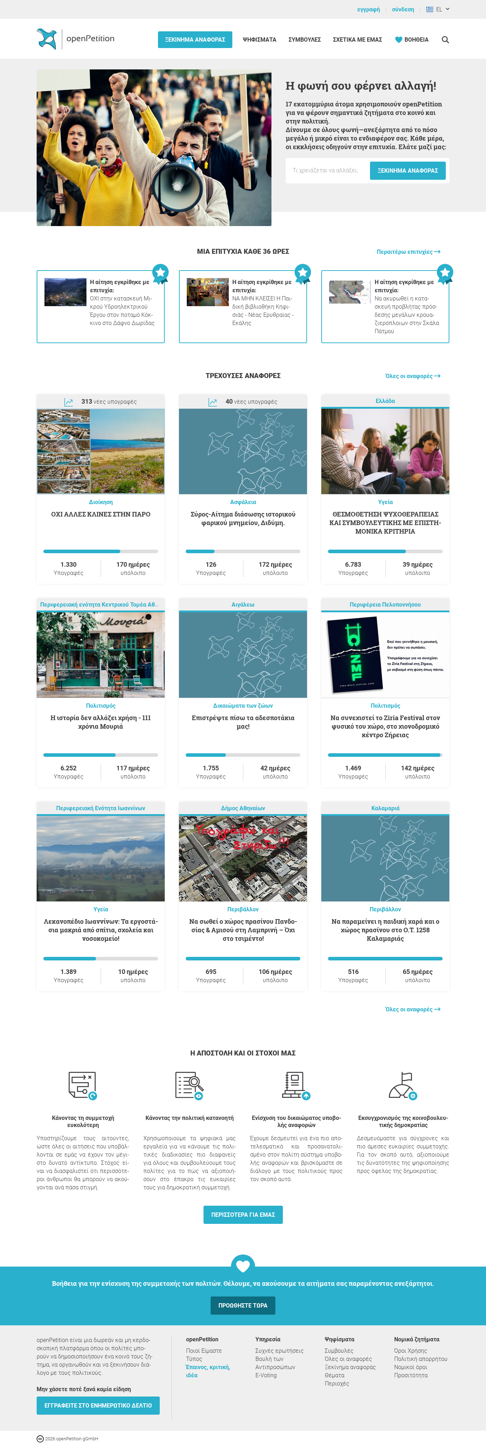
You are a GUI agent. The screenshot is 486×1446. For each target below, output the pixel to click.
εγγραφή (368, 9)
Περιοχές (337, 1383)
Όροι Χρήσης (410, 1350)
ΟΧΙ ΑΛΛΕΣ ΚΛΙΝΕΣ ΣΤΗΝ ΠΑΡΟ (100, 514)
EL (437, 9)
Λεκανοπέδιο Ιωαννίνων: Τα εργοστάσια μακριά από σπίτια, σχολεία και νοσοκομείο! (101, 930)
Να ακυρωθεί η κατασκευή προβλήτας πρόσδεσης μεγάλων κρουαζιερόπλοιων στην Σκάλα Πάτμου (407, 307)
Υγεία (385, 502)
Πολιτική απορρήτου (421, 1359)
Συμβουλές (305, 39)
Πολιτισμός (101, 705)
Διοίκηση (101, 502)
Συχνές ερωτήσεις (279, 1350)
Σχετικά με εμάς (357, 39)
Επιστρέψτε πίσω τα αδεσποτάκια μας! (243, 721)
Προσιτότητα (411, 1375)
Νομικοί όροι (410, 1367)
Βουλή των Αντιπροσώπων (275, 1363)
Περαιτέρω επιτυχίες (405, 251)
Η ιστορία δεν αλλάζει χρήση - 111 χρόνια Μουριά (101, 721)
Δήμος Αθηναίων (243, 808)
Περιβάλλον (243, 909)
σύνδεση (403, 9)
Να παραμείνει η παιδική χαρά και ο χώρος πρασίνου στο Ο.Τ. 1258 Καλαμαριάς (385, 930)
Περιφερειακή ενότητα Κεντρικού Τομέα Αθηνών (104, 604)
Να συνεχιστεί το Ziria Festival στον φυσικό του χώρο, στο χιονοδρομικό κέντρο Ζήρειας (385, 726)
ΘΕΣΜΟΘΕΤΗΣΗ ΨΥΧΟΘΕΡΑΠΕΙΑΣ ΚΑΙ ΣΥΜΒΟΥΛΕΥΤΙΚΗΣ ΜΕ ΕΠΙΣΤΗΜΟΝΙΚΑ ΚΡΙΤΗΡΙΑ (385, 522)
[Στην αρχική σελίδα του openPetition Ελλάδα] (76, 39)
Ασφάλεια (243, 502)
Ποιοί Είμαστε (204, 1350)
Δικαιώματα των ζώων (243, 705)
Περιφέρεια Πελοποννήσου (385, 604)
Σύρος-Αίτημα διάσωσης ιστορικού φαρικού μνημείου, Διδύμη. (243, 518)
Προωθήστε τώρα (243, 1305)
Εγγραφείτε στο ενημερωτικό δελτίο (98, 1405)
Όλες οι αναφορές (410, 376)
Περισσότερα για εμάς (243, 1214)
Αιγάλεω (243, 604)
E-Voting (266, 1375)
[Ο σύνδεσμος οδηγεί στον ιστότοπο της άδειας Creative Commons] (41, 1438)
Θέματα (334, 1375)
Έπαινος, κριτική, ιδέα (208, 1371)
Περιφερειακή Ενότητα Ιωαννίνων (100, 808)
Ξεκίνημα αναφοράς (195, 39)
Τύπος (194, 1359)
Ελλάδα (385, 401)
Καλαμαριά (385, 808)
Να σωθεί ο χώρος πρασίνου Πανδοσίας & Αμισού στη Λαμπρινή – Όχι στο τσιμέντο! (243, 930)
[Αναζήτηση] (445, 40)
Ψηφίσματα (260, 39)
